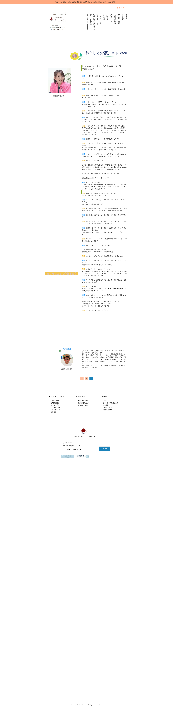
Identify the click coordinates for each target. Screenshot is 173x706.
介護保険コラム (97, 19)
